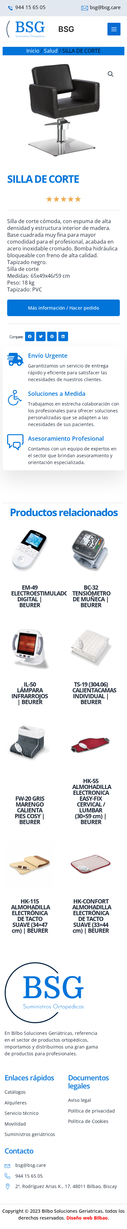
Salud (51, 50)
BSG (66, 29)
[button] (111, 74)
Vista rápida (30, 575)
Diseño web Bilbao (87, 1218)
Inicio (32, 50)
